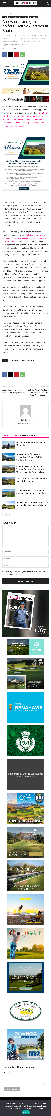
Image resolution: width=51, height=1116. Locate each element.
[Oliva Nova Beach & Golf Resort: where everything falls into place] (8, 493)
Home (4, 13)
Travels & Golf (33, 17)
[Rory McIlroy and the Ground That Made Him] (8, 445)
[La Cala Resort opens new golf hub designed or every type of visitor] (8, 505)
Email (24, 1080)
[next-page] (8, 514)
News (11, 13)
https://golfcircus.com (25, 423)
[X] (10, 54)
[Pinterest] (16, 54)
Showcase (25, 17)
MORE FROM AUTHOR (27, 435)
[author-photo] (25, 416)
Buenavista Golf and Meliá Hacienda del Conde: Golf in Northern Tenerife (29, 457)
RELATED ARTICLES (9, 435)
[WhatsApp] (22, 54)
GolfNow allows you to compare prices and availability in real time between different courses (25, 238)
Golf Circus (25, 420)
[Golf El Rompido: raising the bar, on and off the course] (8, 481)
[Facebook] (4, 54)
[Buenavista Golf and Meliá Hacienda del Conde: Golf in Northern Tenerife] (8, 457)
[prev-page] (4, 514)
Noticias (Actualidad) (14, 17)
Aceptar (26, 1112)
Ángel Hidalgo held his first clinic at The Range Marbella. (14, 391)
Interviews (6, 484)
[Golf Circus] (25, 3)
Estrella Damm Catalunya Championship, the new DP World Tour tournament (38, 392)
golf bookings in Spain (17, 360)
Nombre (7, 1072)
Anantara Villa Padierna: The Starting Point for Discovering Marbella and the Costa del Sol (30, 469)
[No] (48, 1108)
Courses (5, 448)
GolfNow (31, 360)
